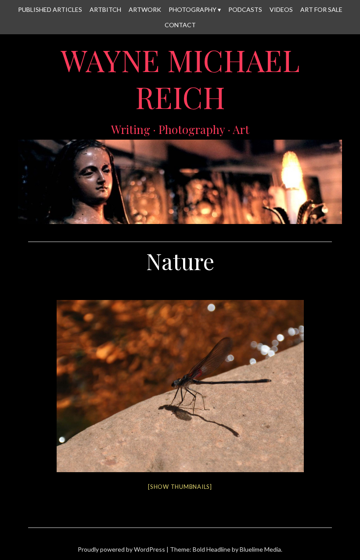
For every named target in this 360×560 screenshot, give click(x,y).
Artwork (145, 9)
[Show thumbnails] (180, 486)
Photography (192, 9)
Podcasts (245, 9)
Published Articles (50, 9)
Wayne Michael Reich (180, 79)
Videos (281, 9)
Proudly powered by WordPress (121, 549)
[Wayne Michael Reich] (180, 218)
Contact (180, 25)
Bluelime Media (260, 549)
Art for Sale (321, 9)
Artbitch (105, 9)
